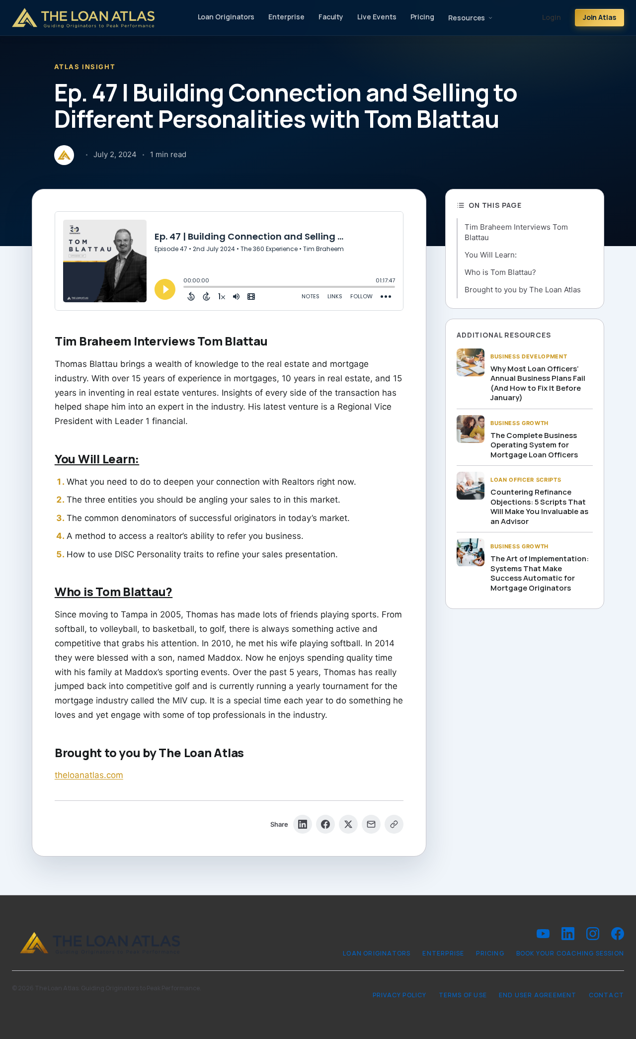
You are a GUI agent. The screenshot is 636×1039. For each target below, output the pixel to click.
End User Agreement (538, 995)
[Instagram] (592, 933)
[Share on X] (348, 824)
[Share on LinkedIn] (302, 824)
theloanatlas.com (89, 775)
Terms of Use (463, 995)
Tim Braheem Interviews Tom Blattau (516, 232)
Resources (466, 17)
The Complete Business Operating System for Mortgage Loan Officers (534, 445)
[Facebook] (617, 933)
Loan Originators (226, 16)
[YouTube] (543, 933)
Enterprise (286, 16)
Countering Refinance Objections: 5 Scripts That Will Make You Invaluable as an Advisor (539, 506)
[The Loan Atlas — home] (83, 18)
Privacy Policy (400, 995)
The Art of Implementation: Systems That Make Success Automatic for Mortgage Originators (539, 573)
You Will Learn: (491, 255)
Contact (606, 995)
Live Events (376, 16)
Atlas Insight (84, 67)
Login (551, 17)
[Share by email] (371, 824)
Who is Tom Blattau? (500, 272)
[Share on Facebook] (325, 824)
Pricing (422, 16)
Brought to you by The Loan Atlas (523, 289)
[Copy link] (394, 824)
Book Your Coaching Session (570, 953)
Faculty (331, 16)
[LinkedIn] (567, 933)
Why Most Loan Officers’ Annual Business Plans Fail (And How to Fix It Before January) (537, 383)
